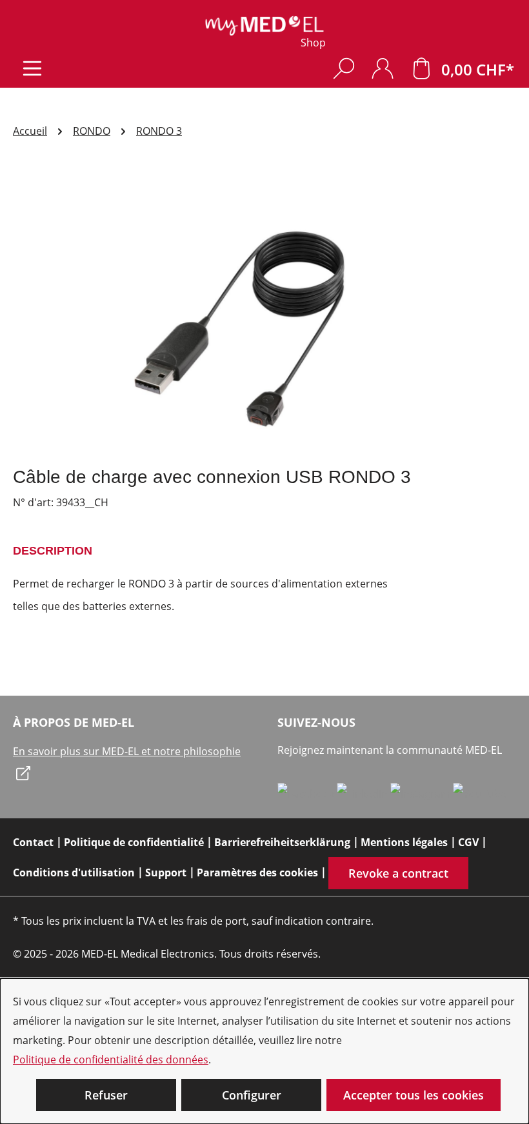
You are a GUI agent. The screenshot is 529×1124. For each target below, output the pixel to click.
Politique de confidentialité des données (110, 1059)
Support (165, 872)
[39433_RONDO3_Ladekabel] (264, 316)
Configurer (251, 1095)
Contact (33, 842)
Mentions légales (404, 842)
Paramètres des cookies (257, 872)
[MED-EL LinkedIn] (363, 793)
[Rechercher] (343, 68)
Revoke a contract (398, 873)
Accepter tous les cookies (413, 1095)
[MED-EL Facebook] (307, 793)
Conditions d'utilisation (74, 872)
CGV (468, 842)
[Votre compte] (382, 68)
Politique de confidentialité (134, 842)
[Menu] (32, 68)
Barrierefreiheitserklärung (282, 842)
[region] (264, 316)
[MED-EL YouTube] (479, 793)
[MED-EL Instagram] (421, 793)
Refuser (106, 1095)
